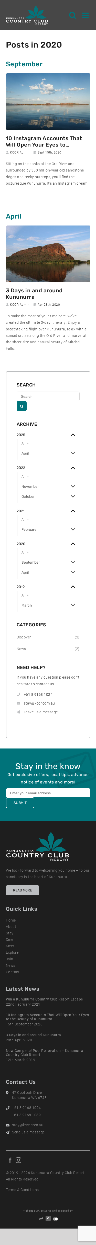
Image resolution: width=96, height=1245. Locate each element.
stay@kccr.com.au (39, 703)
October (28, 496)
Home (11, 920)
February (29, 529)
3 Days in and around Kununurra (34, 293)
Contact (13, 972)
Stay (10, 933)
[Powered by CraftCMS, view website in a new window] (48, 1219)
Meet (10, 946)
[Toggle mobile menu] (85, 15)
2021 (21, 511)
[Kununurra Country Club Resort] (27, 15)
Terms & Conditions (22, 1190)
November (30, 486)
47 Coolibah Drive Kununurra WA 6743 (29, 1095)
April (25, 453)
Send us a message (28, 1132)
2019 (21, 587)
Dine (9, 939)
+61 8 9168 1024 (38, 694)
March (27, 605)
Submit (20, 803)
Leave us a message (41, 712)
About (11, 927)
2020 (21, 544)
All (25, 443)
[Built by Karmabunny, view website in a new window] (41, 1219)
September (31, 562)
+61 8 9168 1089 (26, 1115)
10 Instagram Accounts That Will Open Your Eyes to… (44, 141)
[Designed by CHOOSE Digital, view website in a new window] (55, 1219)
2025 (21, 435)
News (10, 965)
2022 (21, 468)
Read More (22, 890)
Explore (12, 952)
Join (9, 959)
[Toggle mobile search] (73, 15)
